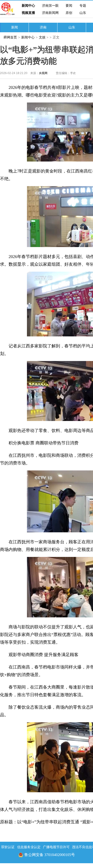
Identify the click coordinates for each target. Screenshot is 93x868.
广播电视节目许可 (56, 847)
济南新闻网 (50, 13)
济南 (43, 27)
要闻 (69, 5)
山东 (82, 13)
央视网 (43, 73)
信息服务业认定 (29, 847)
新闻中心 (28, 5)
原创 (69, 13)
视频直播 (28, 13)
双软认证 (8, 847)
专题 (82, 5)
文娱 (42, 37)
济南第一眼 (50, 5)
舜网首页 (10, 37)
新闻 (14, 27)
